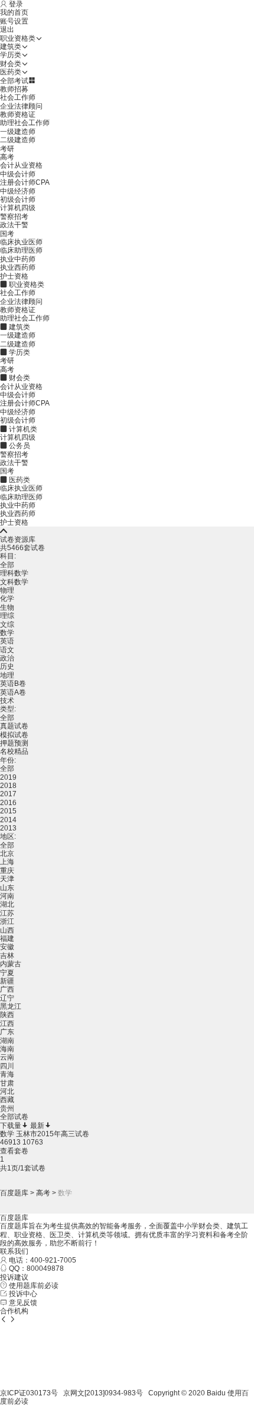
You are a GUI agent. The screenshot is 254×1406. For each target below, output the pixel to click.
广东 (7, 1032)
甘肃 (7, 1083)
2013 (8, 828)
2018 (8, 786)
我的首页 (14, 12)
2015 (8, 811)
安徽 (7, 947)
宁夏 (7, 973)
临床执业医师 (21, 242)
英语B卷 (13, 683)
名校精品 (14, 751)
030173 (38, 1393)
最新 (37, 1125)
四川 (7, 1066)
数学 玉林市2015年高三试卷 (44, 1134)
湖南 (7, 1040)
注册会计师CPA (25, 182)
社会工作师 (17, 97)
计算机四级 (17, 208)
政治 (7, 658)
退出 (7, 29)
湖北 (7, 904)
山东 (7, 888)
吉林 (7, 955)
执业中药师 (17, 259)
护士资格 (14, 276)
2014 (8, 820)
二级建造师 (17, 140)
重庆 (7, 871)
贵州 (7, 1108)
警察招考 (14, 216)
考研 (7, 149)
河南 (7, 896)
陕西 (7, 1015)
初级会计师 (17, 199)
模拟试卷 (14, 735)
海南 (7, 1049)
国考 (7, 234)
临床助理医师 (21, 250)
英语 (7, 641)
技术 (7, 701)
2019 (8, 777)
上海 (7, 862)
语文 (7, 650)
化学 (7, 598)
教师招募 (14, 89)
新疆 (7, 981)
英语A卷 (13, 692)
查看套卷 (14, 1151)
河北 (7, 1091)
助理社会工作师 (25, 123)
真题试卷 (14, 726)
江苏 (7, 913)
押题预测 (14, 743)
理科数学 (14, 573)
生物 (7, 607)
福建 (7, 938)
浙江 (7, 921)
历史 (7, 666)
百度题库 (14, 1193)
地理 (7, 675)
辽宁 (7, 998)
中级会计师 (17, 174)
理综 (7, 616)
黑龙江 (10, 1006)
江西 (7, 1023)
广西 (7, 989)
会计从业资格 (21, 165)
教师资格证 (17, 114)
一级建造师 (17, 131)
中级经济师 (17, 191)
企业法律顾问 (21, 106)
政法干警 (14, 225)
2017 (8, 794)
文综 (7, 624)
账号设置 (14, 21)
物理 (7, 590)
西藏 (7, 1100)
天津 (7, 879)
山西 (7, 930)
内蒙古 (10, 964)
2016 (8, 803)
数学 (7, 633)
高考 (7, 157)
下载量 (10, 1125)
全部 (7, 565)
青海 (7, 1074)
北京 (7, 853)
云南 (7, 1057)
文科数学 (14, 582)
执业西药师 (17, 267)
